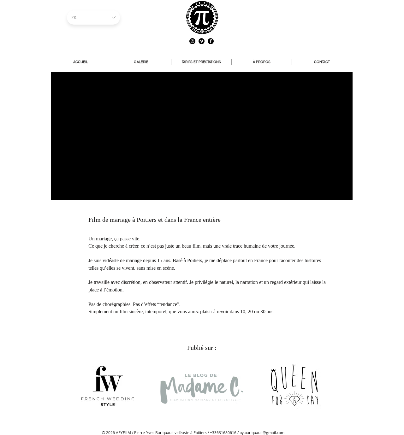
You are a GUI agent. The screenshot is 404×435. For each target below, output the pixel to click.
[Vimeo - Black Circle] (202, 41)
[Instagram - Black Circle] (192, 41)
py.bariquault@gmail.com (262, 432)
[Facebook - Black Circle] (211, 41)
